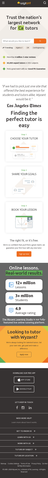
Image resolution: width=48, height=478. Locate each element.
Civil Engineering (38, 48)
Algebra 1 (19, 48)
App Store (25, 380)
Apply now (24, 354)
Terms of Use (25, 464)
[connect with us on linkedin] (28, 407)
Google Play (26, 389)
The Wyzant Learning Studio (17, 319)
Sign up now (24, 254)
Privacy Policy (36, 464)
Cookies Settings (13, 464)
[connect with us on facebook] (19, 407)
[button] (3, 3)
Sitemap (3, 464)
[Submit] (40, 41)
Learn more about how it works (24, 422)
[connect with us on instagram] (23, 407)
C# (28, 48)
